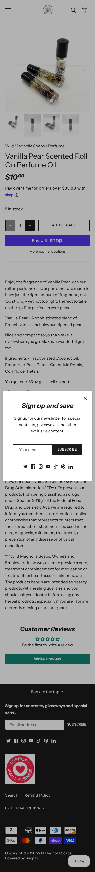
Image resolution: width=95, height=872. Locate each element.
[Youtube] (48, 466)
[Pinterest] (63, 466)
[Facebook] (33, 466)
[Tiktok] (55, 466)
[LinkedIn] (70, 466)
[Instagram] (41, 466)
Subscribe (67, 449)
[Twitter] (25, 466)
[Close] (85, 398)
